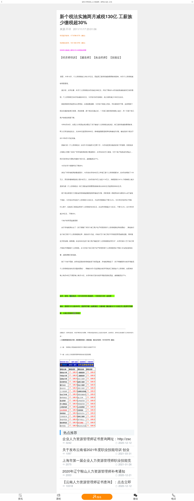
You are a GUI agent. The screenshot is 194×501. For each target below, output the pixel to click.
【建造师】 (85, 57)
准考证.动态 (104, 2)
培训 (74, 313)
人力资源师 (95, 2)
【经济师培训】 (69, 57)
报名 (71, 296)
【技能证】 (115, 57)
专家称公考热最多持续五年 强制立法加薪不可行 (81, 347)
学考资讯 (88, 2)
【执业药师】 (101, 57)
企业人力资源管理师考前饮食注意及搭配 (78, 354)
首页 (83, 2)
